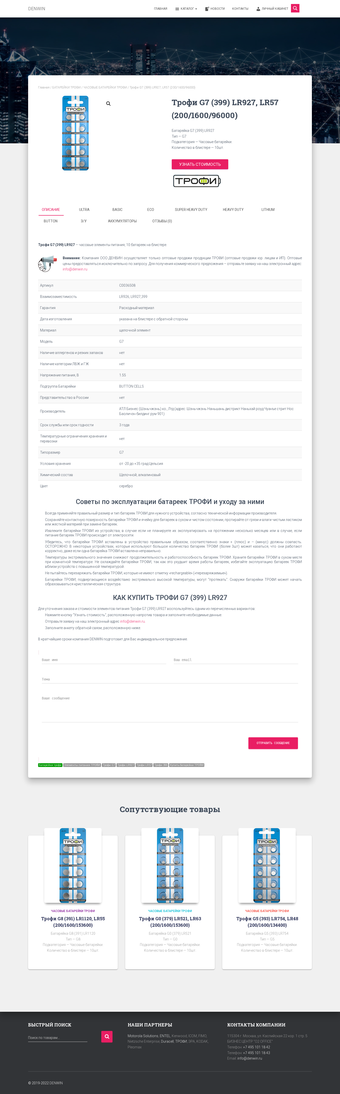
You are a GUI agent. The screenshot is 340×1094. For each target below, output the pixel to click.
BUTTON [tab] (50, 221)
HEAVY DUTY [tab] (233, 210)
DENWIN (56, 1083)
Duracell (167, 1041)
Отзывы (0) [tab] (162, 221)
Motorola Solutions (143, 1036)
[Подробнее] (107, 960)
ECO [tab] (150, 210)
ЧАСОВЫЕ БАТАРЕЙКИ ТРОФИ (105, 87)
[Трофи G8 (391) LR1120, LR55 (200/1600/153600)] (73, 865)
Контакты (240, 8)
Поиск (107, 1037)
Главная (160, 8)
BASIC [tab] (117, 210)
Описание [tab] (51, 210)
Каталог (188, 8)
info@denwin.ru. (133, 621)
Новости (218, 8)
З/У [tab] (84, 221)
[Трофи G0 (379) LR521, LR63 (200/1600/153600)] (170, 865)
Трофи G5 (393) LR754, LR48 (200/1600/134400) (267, 922)
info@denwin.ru (75, 269)
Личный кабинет (275, 8)
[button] (108, 103)
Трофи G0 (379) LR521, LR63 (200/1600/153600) (170, 922)
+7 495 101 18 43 (256, 1053)
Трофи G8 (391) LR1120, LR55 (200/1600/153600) (73, 922)
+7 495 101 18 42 (256, 1047)
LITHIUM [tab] (268, 210)
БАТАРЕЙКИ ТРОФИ (66, 87)
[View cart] (305, 8)
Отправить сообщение (273, 743)
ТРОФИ (181, 1041)
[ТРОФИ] (197, 181)
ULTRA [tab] (84, 210)
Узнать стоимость (200, 164)
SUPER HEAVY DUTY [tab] (191, 210)
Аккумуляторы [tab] (122, 221)
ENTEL (165, 1036)
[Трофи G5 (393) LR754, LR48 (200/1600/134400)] (267, 865)
